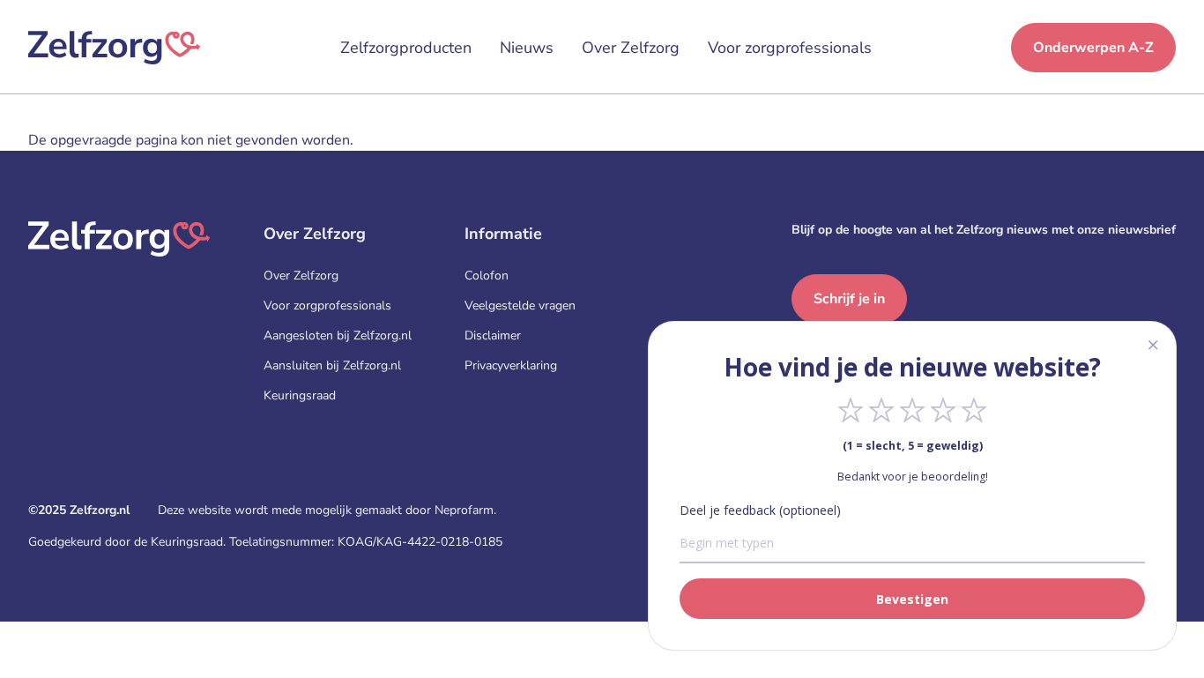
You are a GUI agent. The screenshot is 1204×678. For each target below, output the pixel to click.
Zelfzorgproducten (406, 47)
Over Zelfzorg (631, 47)
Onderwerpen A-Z (1093, 47)
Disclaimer (493, 335)
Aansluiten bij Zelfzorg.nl (332, 365)
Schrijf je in (849, 299)
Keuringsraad (300, 395)
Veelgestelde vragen (520, 305)
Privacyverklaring (511, 365)
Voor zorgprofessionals (790, 47)
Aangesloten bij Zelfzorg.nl (338, 335)
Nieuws (527, 47)
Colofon (487, 275)
